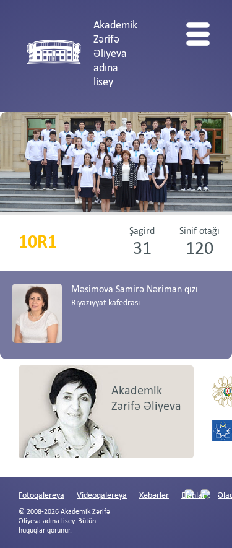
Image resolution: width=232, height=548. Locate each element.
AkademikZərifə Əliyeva (146, 399)
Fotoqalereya (41, 495)
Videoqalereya (102, 495)
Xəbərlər (154, 495)
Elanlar (193, 495)
